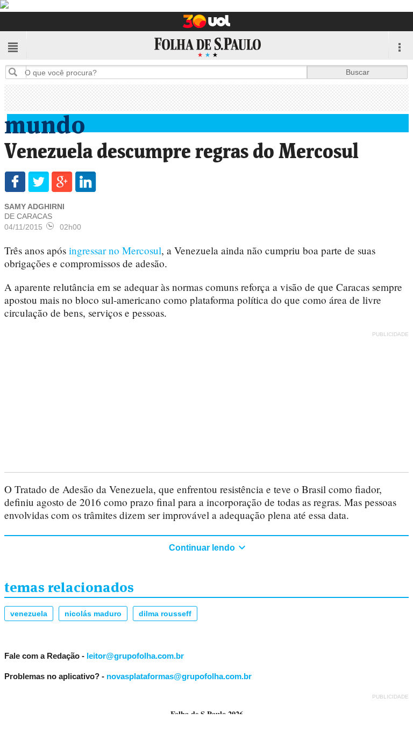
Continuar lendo (203, 547)
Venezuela (28, 613)
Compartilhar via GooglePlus (62, 182)
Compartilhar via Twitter (38, 182)
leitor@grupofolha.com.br (135, 655)
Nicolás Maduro (93, 613)
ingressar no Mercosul (115, 250)
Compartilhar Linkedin (85, 182)
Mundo (45, 122)
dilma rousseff (165, 613)
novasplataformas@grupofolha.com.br (179, 676)
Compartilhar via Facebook (14, 182)
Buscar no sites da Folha (17, 72)
